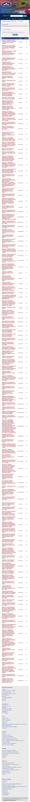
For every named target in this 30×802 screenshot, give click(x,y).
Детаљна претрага (20, 18)
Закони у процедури (6, 719)
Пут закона (4, 728)
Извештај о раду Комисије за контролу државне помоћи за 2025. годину (8, 123)
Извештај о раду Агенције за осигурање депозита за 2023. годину (8, 556)
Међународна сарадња (7, 708)
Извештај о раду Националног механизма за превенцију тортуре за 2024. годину (9, 255)
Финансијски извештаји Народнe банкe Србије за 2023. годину (8, 545)
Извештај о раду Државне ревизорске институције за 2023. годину (8, 596)
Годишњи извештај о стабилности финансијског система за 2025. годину (8, 63)
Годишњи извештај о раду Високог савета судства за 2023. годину (8, 659)
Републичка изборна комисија (8, 785)
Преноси (4, 761)
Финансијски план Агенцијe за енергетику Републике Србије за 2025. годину (9, 461)
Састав (3, 689)
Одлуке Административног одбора (9, 726)
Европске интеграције (6, 710)
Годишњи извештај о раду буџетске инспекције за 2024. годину (8, 387)
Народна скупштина (7, 687)
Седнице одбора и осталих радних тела (10, 764)
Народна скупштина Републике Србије (9, 21)
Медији (4, 748)
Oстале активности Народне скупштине (10, 769)
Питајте (3, 733)
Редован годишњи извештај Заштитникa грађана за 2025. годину (8, 195)
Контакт (4, 700)
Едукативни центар (6, 735)
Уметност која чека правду (7, 744)
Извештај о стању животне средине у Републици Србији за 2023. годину (9, 416)
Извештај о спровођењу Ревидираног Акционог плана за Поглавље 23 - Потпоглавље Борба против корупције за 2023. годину (9, 616)
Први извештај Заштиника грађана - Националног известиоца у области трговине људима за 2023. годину (8, 476)
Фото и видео (5, 712)
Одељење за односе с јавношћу (9, 750)
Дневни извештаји (6, 771)
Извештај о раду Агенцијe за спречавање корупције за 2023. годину (9, 621)
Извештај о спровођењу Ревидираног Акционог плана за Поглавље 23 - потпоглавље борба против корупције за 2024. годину (9, 378)
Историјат (4, 698)
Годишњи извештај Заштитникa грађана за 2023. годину (8, 649)
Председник (4, 781)
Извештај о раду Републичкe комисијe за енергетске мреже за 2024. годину (9, 119)
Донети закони (5, 718)
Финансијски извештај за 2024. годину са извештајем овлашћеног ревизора (9, 330)
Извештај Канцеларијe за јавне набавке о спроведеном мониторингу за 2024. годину (9, 348)
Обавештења (5, 754)
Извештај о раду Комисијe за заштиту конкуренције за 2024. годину (8, 404)
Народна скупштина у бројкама (8, 690)
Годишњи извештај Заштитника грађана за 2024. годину (8, 372)
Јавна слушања (5, 765)
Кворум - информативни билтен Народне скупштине (13, 740)
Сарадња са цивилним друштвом (9, 743)
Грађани (4, 731)
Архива (3, 774)
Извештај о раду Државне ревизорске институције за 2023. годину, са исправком (8, 572)
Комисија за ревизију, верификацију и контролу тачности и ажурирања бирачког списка (14, 787)
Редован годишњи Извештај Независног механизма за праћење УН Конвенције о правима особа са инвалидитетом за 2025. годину (9, 217)
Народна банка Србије (7, 789)
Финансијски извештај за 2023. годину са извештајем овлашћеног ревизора (9, 335)
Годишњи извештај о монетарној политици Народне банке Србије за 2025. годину (9, 73)
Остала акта (4, 721)
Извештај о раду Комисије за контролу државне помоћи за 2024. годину (8, 339)
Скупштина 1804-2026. (7, 697)
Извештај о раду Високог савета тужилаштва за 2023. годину (8, 663)
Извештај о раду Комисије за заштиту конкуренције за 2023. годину (8, 675)
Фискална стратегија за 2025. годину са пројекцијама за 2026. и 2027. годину (8, 504)
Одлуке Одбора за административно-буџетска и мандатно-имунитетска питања (14, 725)
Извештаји (21, 21)
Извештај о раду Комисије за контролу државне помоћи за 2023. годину (8, 604)
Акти (18, 21)
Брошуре (4, 696)
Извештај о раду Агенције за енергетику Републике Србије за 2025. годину (8, 89)
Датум (20, 38)
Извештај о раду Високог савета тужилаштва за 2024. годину (8, 318)
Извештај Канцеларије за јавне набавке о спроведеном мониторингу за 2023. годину (9, 592)
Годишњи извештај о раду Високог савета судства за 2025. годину (8, 207)
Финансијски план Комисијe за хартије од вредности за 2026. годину (8, 226)
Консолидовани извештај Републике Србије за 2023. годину (8, 440)
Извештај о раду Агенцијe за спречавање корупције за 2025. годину (9, 153)
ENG (7, 18)
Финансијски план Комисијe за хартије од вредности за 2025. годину (8, 498)
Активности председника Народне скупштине (11, 767)
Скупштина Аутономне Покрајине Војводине (11, 783)
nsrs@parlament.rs (6, 800)
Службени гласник (6, 793)
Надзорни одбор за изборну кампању (10, 739)
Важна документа (6, 694)
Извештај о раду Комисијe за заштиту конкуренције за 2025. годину (8, 211)
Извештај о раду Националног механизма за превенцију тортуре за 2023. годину (9, 412)
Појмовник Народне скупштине (8, 737)
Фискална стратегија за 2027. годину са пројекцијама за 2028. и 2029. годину (8, 84)
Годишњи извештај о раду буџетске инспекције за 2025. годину (8, 175)
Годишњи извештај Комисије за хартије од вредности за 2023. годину (8, 508)
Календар (4, 707)
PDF (26, 47)
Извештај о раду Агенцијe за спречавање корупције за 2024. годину (9, 383)
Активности (5, 704)
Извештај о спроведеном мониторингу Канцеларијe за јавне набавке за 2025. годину (8, 139)
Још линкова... (5, 794)
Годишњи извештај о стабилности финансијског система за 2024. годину (8, 283)
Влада (3, 782)
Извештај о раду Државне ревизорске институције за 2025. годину (8, 127)
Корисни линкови (6, 779)
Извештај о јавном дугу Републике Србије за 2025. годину (7, 77)
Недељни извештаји (6, 772)
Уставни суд (4, 790)
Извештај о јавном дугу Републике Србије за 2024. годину (7, 272)
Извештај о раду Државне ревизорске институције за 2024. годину (8, 343)
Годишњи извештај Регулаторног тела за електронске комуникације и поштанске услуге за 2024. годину (8, 278)
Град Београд (5, 791)
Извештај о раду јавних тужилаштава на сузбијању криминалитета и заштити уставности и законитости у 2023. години (8, 577)
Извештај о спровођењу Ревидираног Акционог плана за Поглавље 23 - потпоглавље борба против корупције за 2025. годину (9, 165)
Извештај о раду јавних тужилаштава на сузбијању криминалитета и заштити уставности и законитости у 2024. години (8, 312)
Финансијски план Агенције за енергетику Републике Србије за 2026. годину (9, 245)
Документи (4, 756)
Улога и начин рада (6, 692)
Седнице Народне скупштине (8, 763)
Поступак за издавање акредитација (10, 751)
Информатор (5, 711)
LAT (10, 18)
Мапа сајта (14, 18)
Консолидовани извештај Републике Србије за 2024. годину (8, 236)
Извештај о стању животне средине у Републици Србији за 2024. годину (9, 222)
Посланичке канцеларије (7, 736)
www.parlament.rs (13, 800)
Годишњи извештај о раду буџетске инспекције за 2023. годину (8, 582)
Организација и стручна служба (9, 693)
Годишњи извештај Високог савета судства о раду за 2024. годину (8, 408)
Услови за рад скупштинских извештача (10, 753)
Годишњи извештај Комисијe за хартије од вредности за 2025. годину (8, 59)
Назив (3, 38)
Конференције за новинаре (8, 768)
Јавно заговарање (6, 742)
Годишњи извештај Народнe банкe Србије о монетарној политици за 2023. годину (8, 540)
